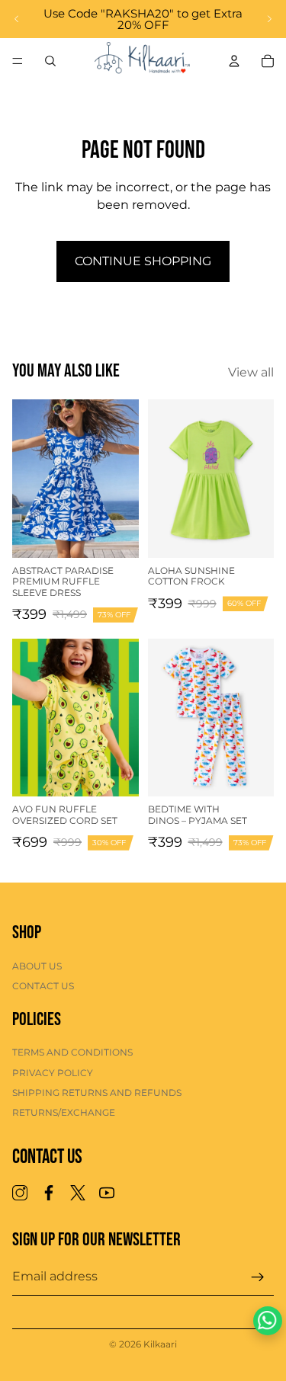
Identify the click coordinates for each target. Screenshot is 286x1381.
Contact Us (43, 986)
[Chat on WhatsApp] (267, 1320)
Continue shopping (143, 261)
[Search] (50, 61)
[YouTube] (106, 1192)
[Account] (234, 61)
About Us (37, 966)
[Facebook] (48, 1192)
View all (251, 372)
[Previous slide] (17, 19)
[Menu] (17, 61)
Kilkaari (160, 1344)
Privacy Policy (52, 1072)
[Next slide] (269, 19)
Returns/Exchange (63, 1113)
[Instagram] (19, 1192)
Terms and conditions (72, 1052)
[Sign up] (258, 1277)
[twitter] (77, 1192)
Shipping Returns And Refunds (97, 1092)
